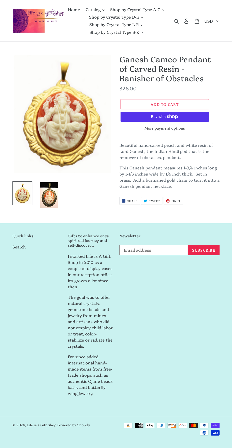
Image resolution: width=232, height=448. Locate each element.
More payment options (165, 127)
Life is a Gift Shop (41, 424)
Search (19, 247)
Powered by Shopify (73, 424)
